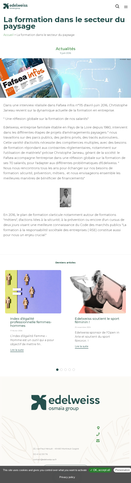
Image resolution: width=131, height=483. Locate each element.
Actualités (65, 49)
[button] (17, 350)
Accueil (8, 35)
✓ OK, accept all (100, 470)
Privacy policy (67, 477)
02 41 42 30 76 (40, 454)
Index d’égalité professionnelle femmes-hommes (31, 322)
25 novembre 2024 (83, 327)
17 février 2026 (16, 331)
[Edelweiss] (15, 6)
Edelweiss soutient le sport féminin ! (97, 320)
